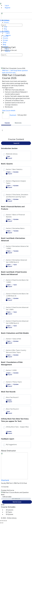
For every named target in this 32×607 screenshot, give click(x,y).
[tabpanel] (16, 130)
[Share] (4, 520)
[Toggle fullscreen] (2, 520)
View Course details (9, 110)
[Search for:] (11, 25)
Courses (5, 36)
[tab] (6, 123)
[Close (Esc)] (6, 520)
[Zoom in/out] (0, 520)
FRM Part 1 (6, 70)
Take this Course (17, 502)
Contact (5, 47)
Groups (5, 40)
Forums (5, 38)
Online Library (5, 20)
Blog (4, 44)
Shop (4, 42)
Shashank (5, 480)
